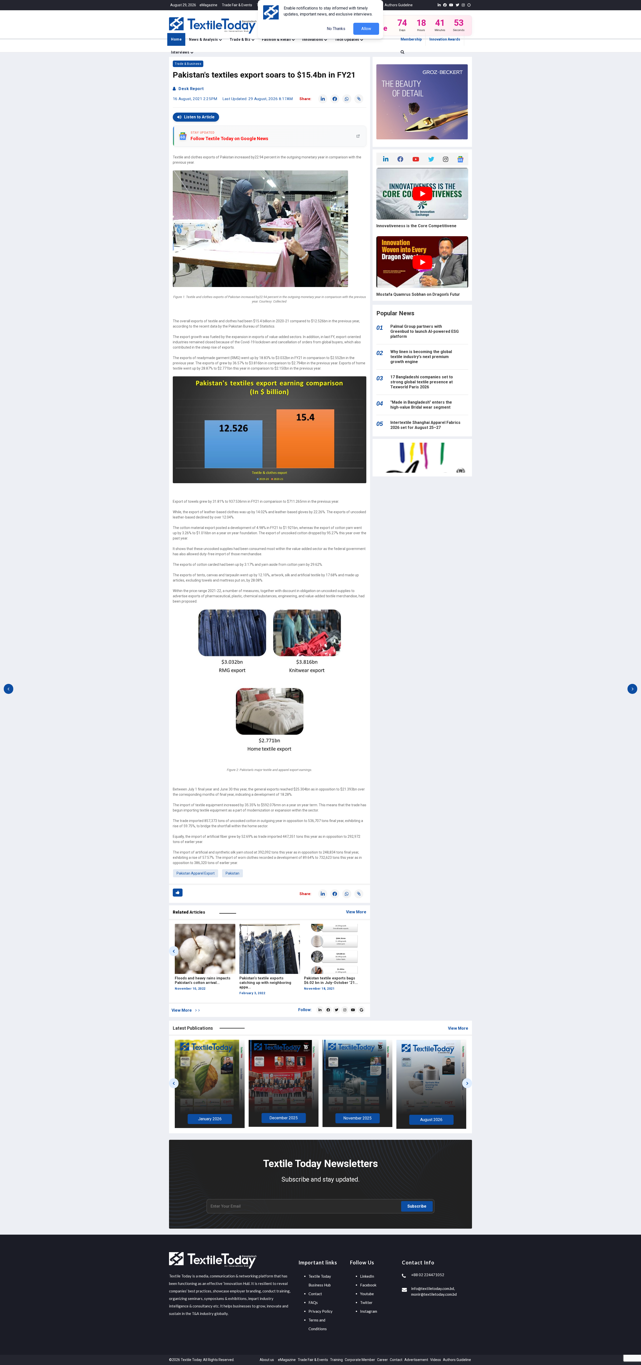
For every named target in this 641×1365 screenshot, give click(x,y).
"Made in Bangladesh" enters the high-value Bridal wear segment (421, 405)
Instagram (368, 1311)
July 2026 (357, 1120)
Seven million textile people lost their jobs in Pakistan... (267, 980)
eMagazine (208, 5)
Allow (366, 28)
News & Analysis (204, 40)
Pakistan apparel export (196, 873)
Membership (411, 39)
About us (267, 1360)
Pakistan (232, 873)
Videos (435, 1360)
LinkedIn (367, 1276)
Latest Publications (193, 1028)
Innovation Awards (444, 39)
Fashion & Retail (277, 40)
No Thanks (336, 28)
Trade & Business (188, 64)
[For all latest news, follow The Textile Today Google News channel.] (361, 1010)
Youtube (367, 1293)
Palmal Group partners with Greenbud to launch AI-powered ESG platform (424, 331)
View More (356, 912)
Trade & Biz (240, 40)
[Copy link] (358, 98)
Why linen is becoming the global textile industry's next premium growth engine (421, 356)
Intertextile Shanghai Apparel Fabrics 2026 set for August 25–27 (425, 425)
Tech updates (347, 40)
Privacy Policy (320, 1311)
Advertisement (416, 1360)
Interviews (180, 52)
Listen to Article (199, 117)
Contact (315, 1293)
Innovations (313, 40)
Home (176, 39)
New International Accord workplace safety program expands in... (327, 982)
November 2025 (210, 1118)
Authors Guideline (399, 5)
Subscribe (416, 1206)
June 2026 (431, 1119)
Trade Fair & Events (237, 5)
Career (382, 1360)
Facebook (368, 1285)
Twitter (366, 1302)
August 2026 (283, 1119)
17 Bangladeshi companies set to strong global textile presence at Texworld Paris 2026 (421, 382)
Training (336, 1360)
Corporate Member (360, 1360)
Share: (305, 99)
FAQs (313, 1302)
